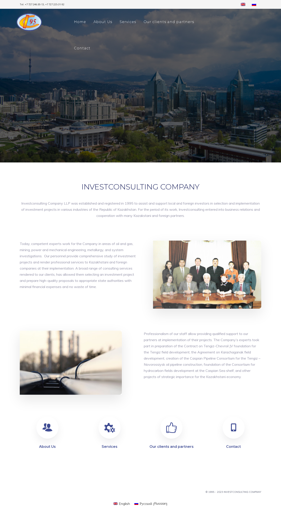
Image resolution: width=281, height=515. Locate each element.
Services (128, 22)
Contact (82, 48)
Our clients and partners (169, 22)
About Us (103, 22)
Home (80, 22)
